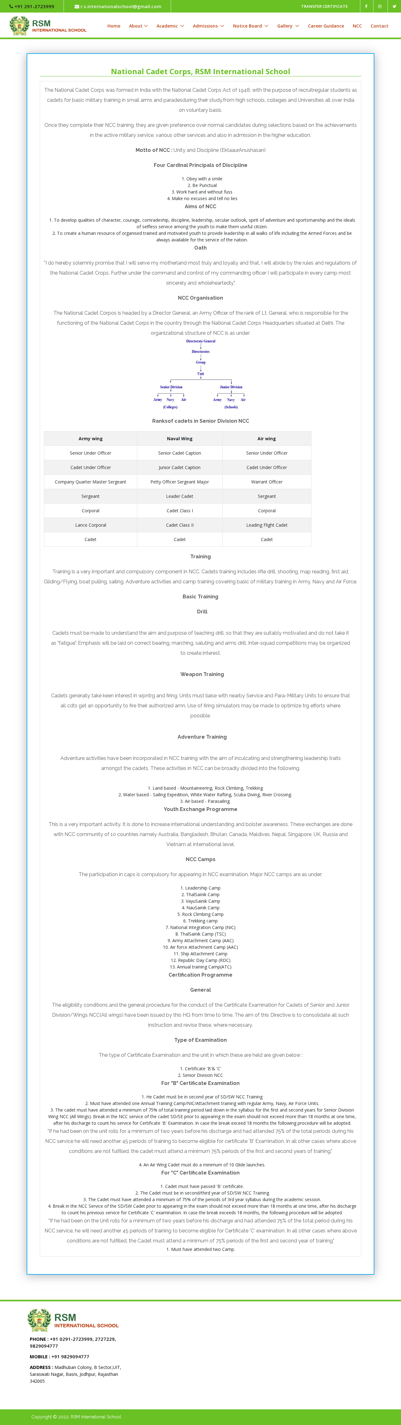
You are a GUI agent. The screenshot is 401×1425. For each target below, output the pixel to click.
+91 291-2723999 (33, 6)
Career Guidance (326, 26)
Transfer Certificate (324, 6)
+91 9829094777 (59, 1356)
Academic (168, 26)
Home (113, 26)
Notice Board (248, 26)
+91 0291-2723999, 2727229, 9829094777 (73, 1342)
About (136, 26)
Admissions (206, 26)
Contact (379, 26)
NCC (357, 26)
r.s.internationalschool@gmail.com (120, 6)
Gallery (285, 26)
